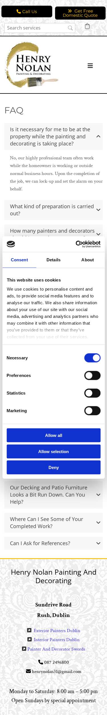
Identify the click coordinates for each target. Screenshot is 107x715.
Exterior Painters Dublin (57, 631)
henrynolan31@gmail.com (56, 671)
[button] (26, 11)
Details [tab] (53, 259)
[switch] (92, 375)
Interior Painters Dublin (57, 640)
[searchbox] (39, 28)
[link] (98, 136)
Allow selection (53, 451)
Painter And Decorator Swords (56, 649)
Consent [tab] (19, 259)
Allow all (53, 435)
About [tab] (87, 259)
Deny (54, 467)
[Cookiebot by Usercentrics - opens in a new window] (76, 244)
